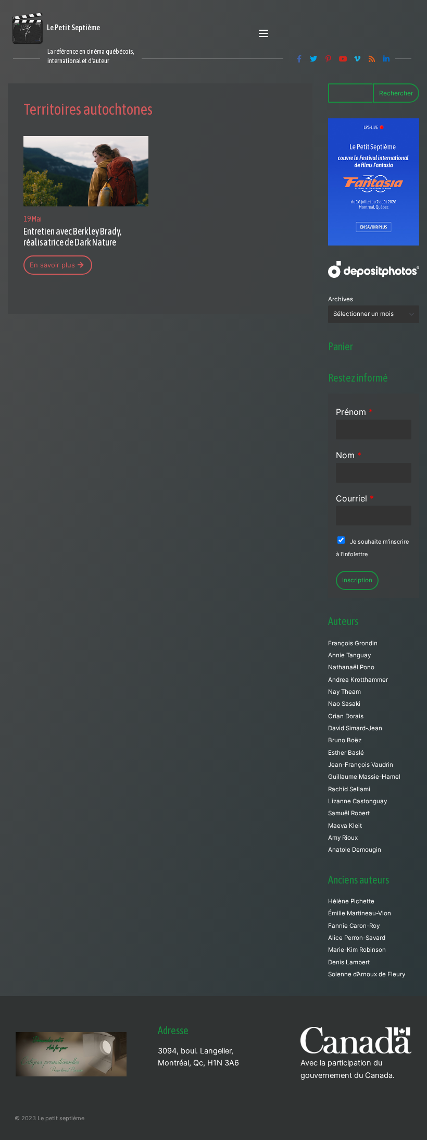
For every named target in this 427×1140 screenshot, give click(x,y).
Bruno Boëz (344, 740)
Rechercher (396, 93)
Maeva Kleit (345, 825)
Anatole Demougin (354, 849)
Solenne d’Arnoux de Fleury (366, 974)
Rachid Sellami (349, 789)
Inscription (357, 580)
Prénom (354, 412)
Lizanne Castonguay (357, 801)
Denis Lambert (349, 962)
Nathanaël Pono (351, 667)
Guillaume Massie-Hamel (364, 776)
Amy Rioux (343, 837)
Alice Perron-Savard (356, 937)
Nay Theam (344, 691)
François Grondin (353, 643)
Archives (340, 299)
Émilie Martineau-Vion (359, 913)
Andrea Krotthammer (358, 679)
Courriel (355, 498)
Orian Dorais (345, 716)
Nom (348, 455)
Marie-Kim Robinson (357, 949)
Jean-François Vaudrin (360, 764)
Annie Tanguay (349, 655)
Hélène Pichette (351, 901)
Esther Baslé (346, 752)
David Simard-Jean (355, 728)
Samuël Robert (349, 813)
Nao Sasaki (344, 703)
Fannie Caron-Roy (354, 925)
